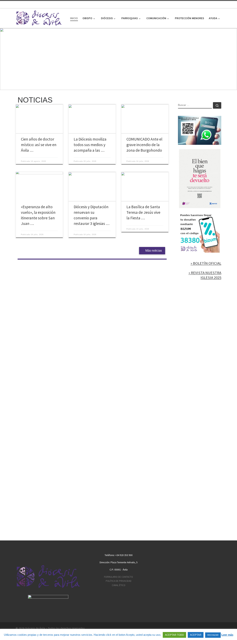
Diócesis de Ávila (35, 628)
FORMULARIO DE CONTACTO (118, 576)
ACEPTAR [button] (195, 635)
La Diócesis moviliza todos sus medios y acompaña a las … (90, 145)
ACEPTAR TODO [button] (174, 635)
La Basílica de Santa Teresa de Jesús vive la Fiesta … (143, 212)
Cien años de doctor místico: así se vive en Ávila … (38, 145)
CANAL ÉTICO (118, 585)
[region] (118, 59)
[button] (118, 59)
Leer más (227, 634)
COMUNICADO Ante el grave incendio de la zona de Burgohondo (144, 145)
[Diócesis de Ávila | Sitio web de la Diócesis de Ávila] (39, 17)
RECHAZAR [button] (212, 635)
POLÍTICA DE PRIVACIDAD (118, 581)
